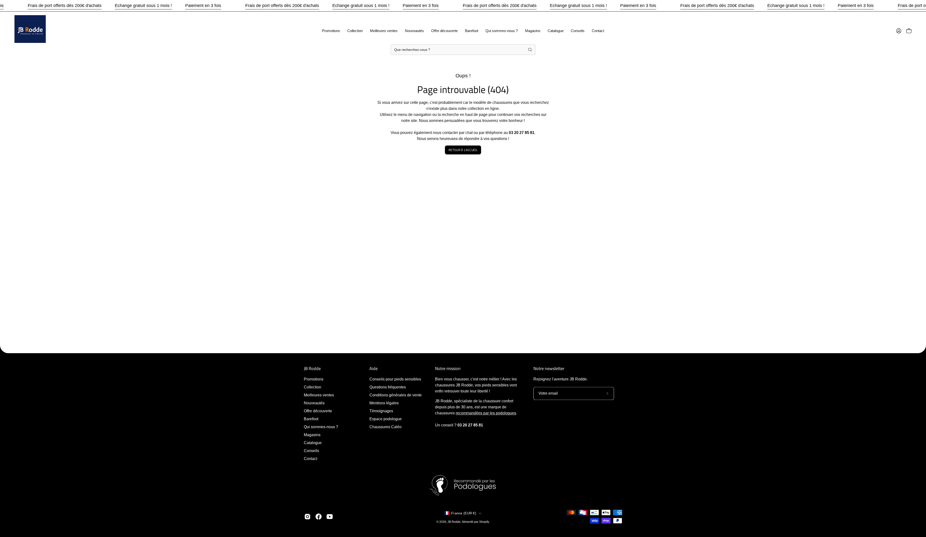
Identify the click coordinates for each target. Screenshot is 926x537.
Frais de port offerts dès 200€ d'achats (65, 5)
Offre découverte (318, 411)
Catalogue (313, 443)
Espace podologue (385, 419)
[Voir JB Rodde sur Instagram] (307, 516)
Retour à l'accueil (463, 149)
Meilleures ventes (319, 395)
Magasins (312, 435)
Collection (312, 387)
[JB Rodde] (30, 30)
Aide (373, 368)
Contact (310, 459)
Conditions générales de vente (395, 395)
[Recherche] (530, 50)
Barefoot (311, 419)
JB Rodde (312, 368)
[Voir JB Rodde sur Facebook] (318, 516)
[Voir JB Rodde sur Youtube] (329, 516)
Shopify (484, 522)
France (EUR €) (463, 513)
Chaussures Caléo (385, 427)
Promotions (313, 379)
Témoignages (381, 411)
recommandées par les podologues (486, 413)
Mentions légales (384, 403)
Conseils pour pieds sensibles (395, 379)
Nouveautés (314, 403)
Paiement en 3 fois (203, 5)
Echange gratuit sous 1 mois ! (143, 5)
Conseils (311, 451)
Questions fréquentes (387, 387)
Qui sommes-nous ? (321, 427)
